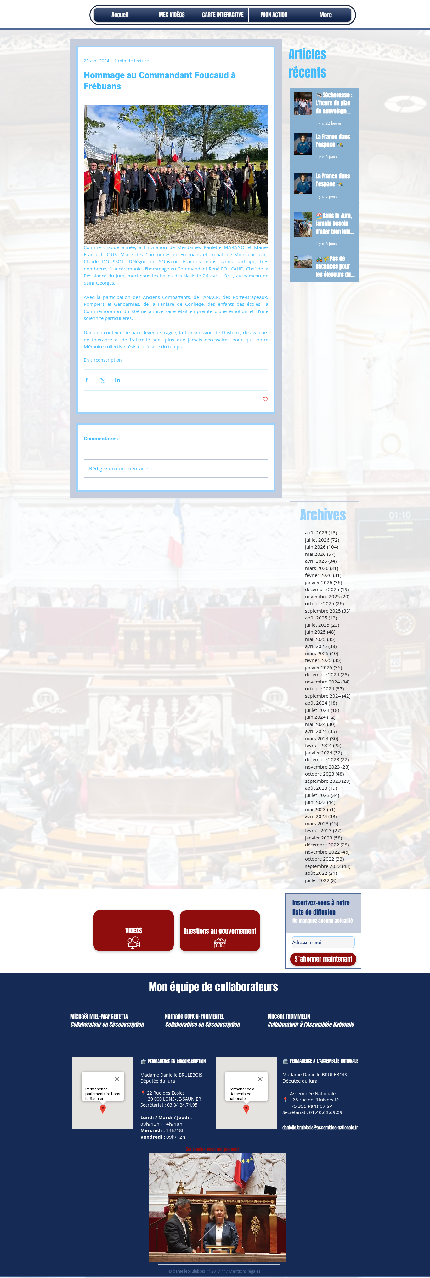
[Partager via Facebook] (87, 380)
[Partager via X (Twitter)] (102, 380)
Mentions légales (244, 1271)
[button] (274, 15)
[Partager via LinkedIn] (118, 380)
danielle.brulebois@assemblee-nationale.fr (320, 1127)
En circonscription (103, 360)
